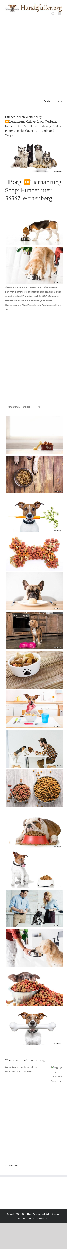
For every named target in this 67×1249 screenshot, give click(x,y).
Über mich (21, 1218)
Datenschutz (33, 1218)
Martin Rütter (13, 1165)
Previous (48, 101)
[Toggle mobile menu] (60, 13)
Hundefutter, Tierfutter (18, 407)
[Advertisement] (33, 54)
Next (57, 101)
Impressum (45, 1218)
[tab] (18, 407)
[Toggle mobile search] (53, 13)
